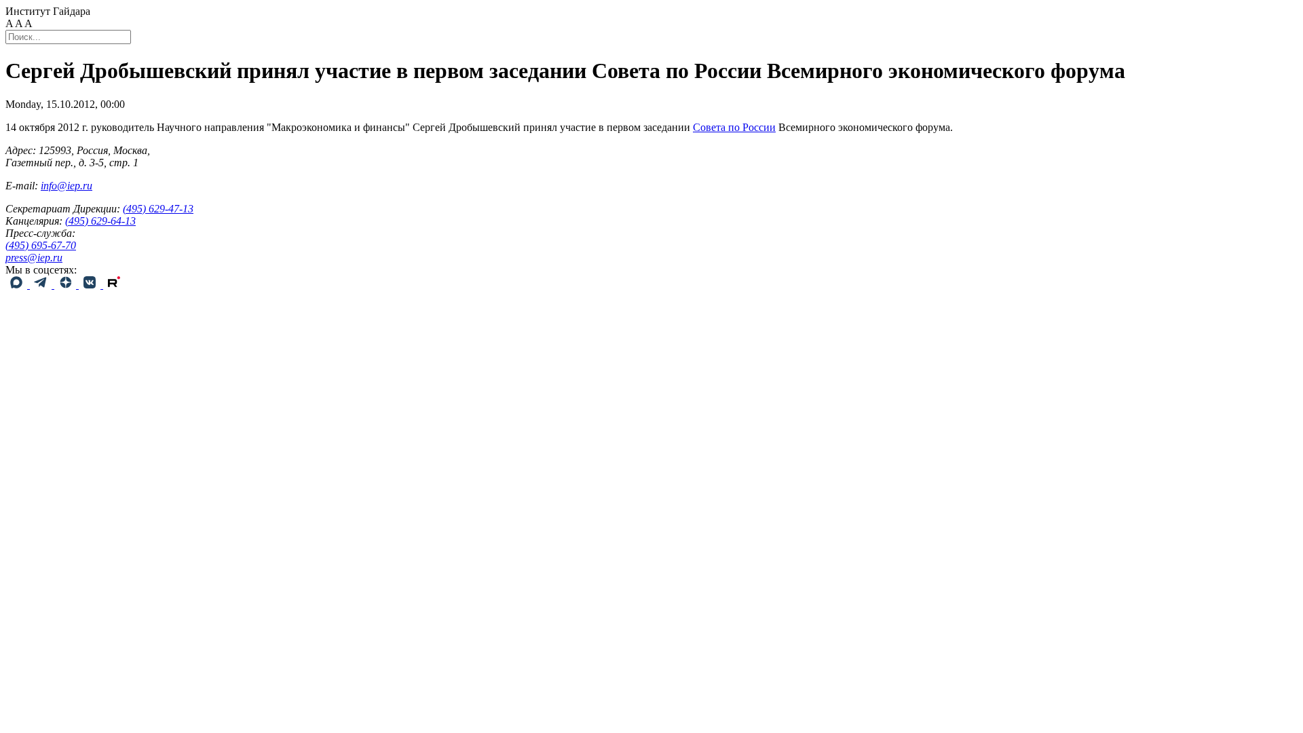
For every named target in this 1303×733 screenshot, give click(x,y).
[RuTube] (114, 284)
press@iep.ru (33, 257)
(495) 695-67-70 (40, 245)
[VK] (91, 284)
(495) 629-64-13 (100, 221)
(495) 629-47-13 (158, 208)
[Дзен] (66, 284)
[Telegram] (42, 284)
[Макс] (17, 284)
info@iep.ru (66, 185)
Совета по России (734, 127)
